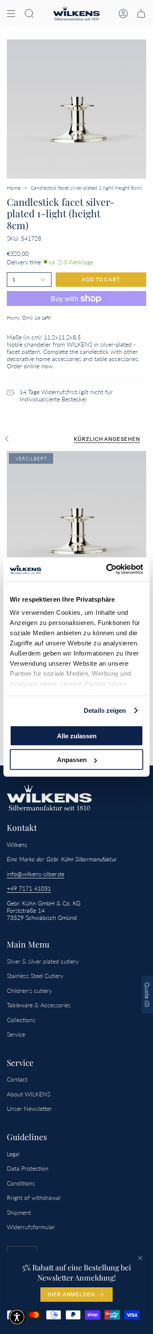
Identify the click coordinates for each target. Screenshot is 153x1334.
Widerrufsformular (31, 1226)
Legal (13, 1153)
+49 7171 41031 (29, 888)
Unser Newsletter (29, 1108)
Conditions (21, 1183)
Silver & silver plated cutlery (43, 961)
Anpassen (72, 759)
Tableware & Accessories (39, 1005)
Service (16, 1034)
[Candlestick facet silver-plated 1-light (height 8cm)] (76, 520)
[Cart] (141, 13)
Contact (17, 1079)
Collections (21, 1019)
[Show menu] (11, 13)
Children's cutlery (29, 990)
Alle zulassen (76, 735)
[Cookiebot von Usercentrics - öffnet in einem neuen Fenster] (108, 569)
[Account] (123, 13)
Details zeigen (105, 710)
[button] (29, 13)
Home (13, 188)
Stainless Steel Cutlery (35, 975)
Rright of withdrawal (33, 1197)
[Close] (140, 1258)
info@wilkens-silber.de (35, 873)
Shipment (19, 1212)
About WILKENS (28, 1094)
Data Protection (27, 1168)
